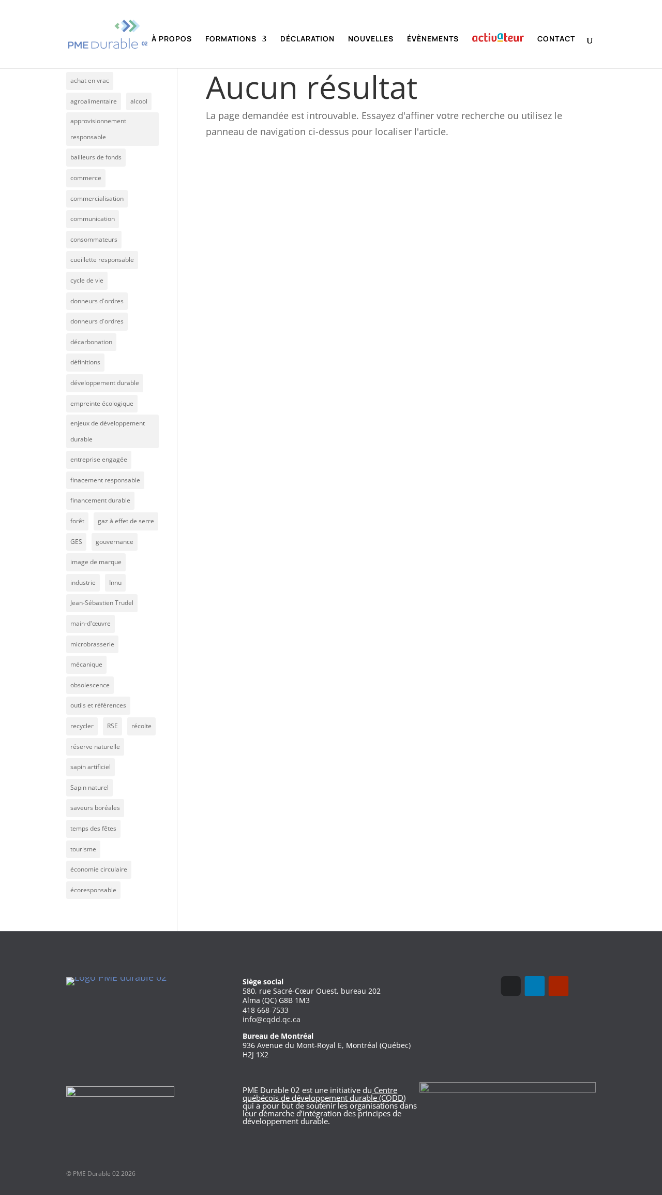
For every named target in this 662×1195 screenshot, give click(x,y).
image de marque (96, 561)
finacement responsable (105, 480)
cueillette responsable (102, 259)
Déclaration (307, 39)
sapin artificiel (90, 766)
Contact (556, 39)
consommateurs (93, 239)
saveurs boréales (95, 807)
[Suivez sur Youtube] (558, 986)
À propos (172, 39)
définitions (85, 362)
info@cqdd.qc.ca (271, 1019)
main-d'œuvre (90, 623)
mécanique (86, 664)
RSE (112, 725)
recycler (82, 725)
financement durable (100, 500)
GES (76, 541)
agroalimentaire (93, 101)
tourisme (83, 849)
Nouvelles (371, 39)
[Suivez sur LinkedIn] (535, 986)
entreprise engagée (98, 459)
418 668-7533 (266, 1010)
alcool (138, 101)
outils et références (98, 705)
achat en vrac (89, 80)
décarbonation (91, 341)
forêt (77, 521)
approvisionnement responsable (98, 128)
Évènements (433, 39)
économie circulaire (98, 869)
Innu (115, 582)
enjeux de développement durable (107, 431)
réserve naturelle (95, 746)
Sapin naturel (89, 787)
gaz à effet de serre (126, 521)
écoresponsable (93, 890)
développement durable (104, 382)
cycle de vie (86, 280)
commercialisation (97, 198)
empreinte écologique (101, 403)
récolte (141, 725)
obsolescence (90, 685)
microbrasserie (92, 644)
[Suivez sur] (582, 986)
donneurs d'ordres (97, 301)
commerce (85, 177)
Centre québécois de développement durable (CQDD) (324, 1094)
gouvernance (114, 541)
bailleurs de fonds (96, 157)
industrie (83, 582)
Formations (231, 39)
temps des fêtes (93, 828)
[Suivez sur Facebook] (511, 986)
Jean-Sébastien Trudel (101, 602)
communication (92, 218)
